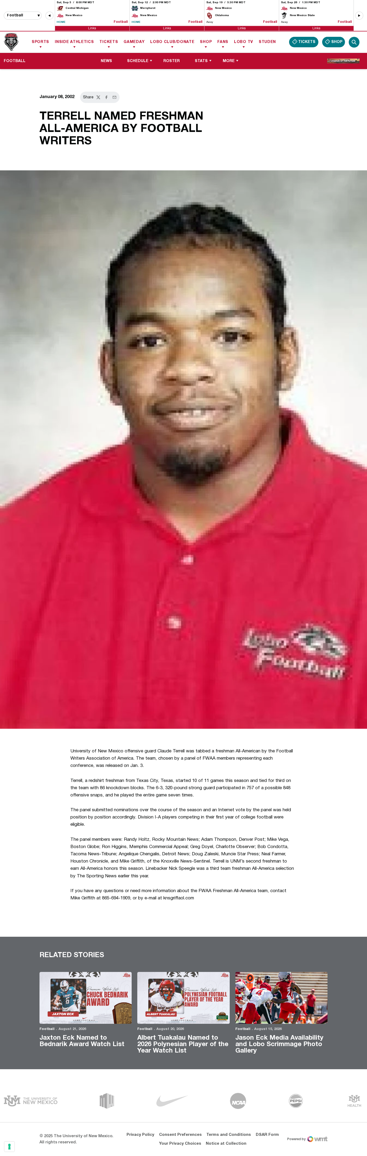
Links (92, 28)
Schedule (137, 61)
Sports (40, 42)
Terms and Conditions (228, 1135)
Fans (222, 42)
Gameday (134, 42)
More (229, 61)
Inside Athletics (74, 42)
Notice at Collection (226, 1144)
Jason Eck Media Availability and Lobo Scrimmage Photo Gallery (279, 1044)
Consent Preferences (180, 1135)
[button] (49, 16)
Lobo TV (243, 42)
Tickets (108, 42)
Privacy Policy (140, 1135)
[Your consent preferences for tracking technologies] (9, 1146)
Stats (201, 61)
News (106, 61)
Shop (206, 42)
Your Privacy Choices (180, 1144)
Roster (171, 61)
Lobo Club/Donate (172, 42)
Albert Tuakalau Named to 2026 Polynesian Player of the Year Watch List (182, 1044)
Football (47, 1029)
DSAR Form (267, 1135)
